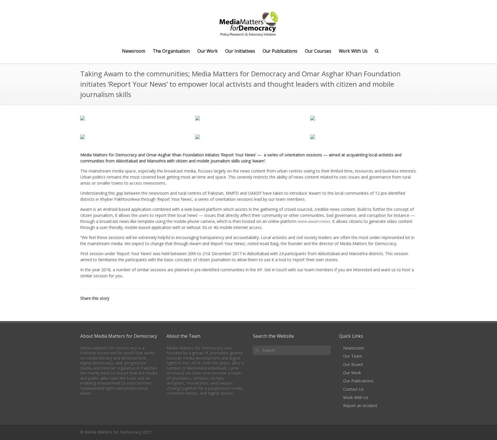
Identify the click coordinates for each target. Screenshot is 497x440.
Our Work (207, 51)
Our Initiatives (240, 51)
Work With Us (353, 51)
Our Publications (280, 51)
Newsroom (133, 51)
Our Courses (318, 51)
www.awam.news (314, 221)
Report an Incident (360, 405)
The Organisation (171, 51)
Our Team (352, 356)
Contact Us (353, 389)
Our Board (353, 364)
